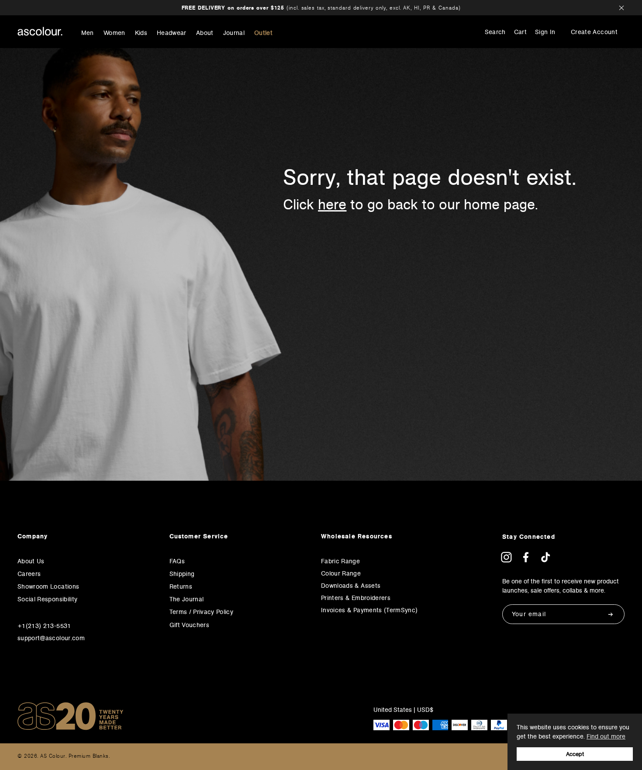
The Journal (186, 599)
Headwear (171, 33)
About (205, 33)
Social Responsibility (47, 599)
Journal (234, 33)
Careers (29, 574)
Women (114, 33)
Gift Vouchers (189, 625)
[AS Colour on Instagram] (506, 560)
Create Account (594, 32)
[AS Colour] (39, 31)
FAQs (177, 561)
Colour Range (341, 573)
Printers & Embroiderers (355, 598)
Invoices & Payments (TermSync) (369, 610)
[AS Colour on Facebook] (526, 560)
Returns (180, 586)
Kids (141, 33)
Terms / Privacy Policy (201, 612)
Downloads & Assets (350, 586)
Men (87, 33)
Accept (575, 754)
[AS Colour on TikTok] (545, 560)
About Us (31, 561)
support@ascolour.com (51, 638)
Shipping (182, 574)
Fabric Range (340, 561)
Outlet (263, 33)
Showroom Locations (48, 586)
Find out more (606, 736)
